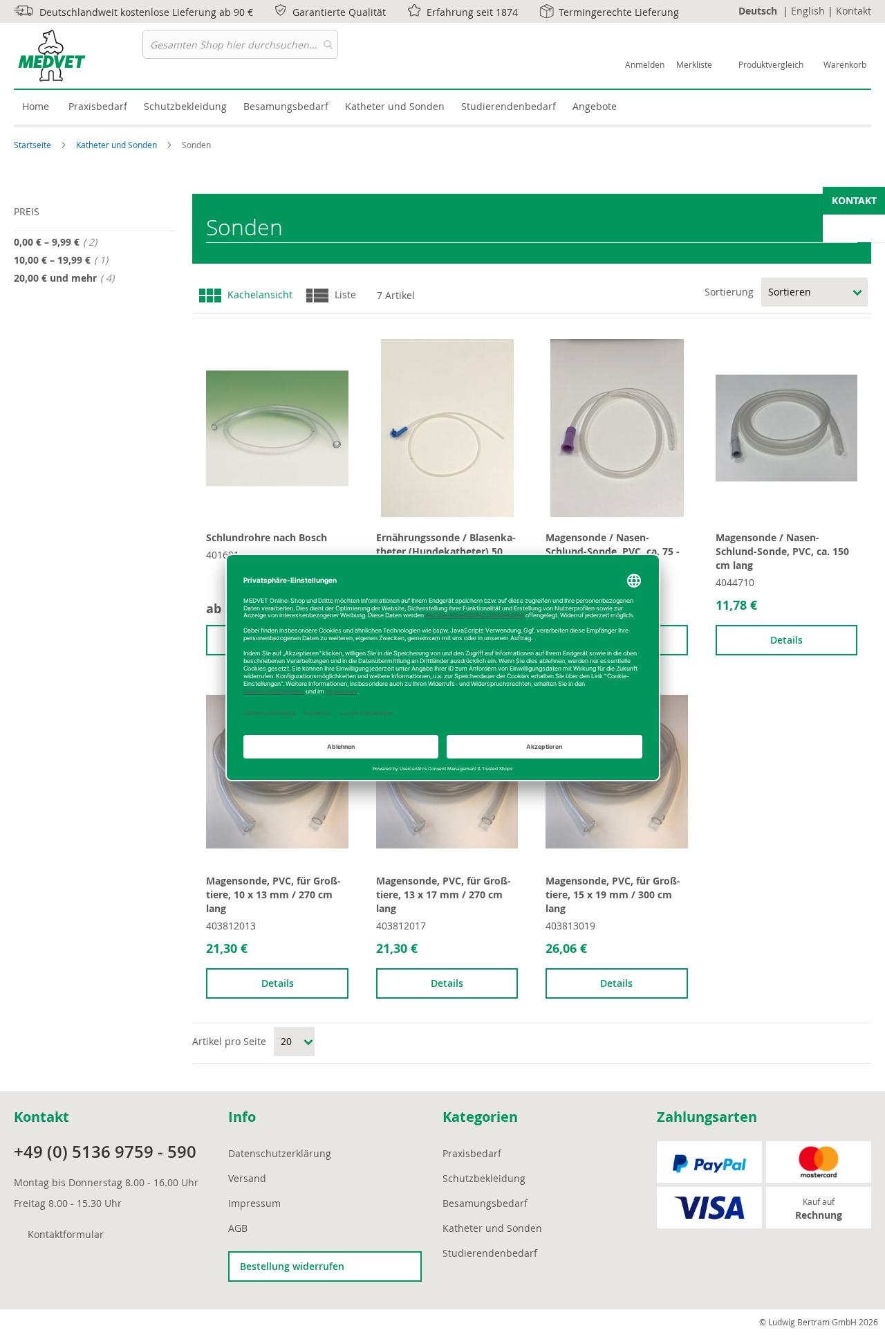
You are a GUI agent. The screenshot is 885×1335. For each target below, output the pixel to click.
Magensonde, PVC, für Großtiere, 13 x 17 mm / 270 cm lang (443, 894)
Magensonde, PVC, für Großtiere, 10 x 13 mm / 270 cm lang (273, 894)
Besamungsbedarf (485, 1203)
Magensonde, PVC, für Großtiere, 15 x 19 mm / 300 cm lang (613, 894)
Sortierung (729, 291)
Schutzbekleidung (483, 1178)
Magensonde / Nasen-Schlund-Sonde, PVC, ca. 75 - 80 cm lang (613, 551)
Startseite (33, 144)
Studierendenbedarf (489, 1253)
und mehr (68, 277)
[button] (214, 346)
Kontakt (853, 10)
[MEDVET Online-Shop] (78, 56)
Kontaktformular (66, 1234)
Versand (247, 1178)
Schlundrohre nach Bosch (266, 537)
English (808, 10)
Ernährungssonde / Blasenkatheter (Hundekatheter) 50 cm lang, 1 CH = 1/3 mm (446, 551)
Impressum (254, 1203)
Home (35, 106)
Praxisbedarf (471, 1153)
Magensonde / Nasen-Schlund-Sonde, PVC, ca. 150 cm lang (782, 551)
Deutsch (757, 10)
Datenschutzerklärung (279, 1153)
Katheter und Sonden (117, 144)
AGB (238, 1228)
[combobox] (240, 44)
